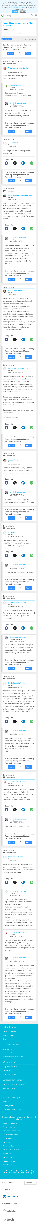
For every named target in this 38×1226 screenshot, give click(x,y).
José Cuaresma (15, 85)
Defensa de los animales (11, 1134)
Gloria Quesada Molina (16, 683)
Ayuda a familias (8, 1146)
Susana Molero (14, 460)
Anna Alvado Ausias (15, 857)
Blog (4, 1039)
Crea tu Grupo (7, 1049)
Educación (6, 1142)
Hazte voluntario (8, 1092)
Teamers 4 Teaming (9, 1088)
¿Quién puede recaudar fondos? (13, 1056)
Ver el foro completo (30, 39)
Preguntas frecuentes (10, 1067)
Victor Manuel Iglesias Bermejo (20, 195)
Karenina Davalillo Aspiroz (18, 368)
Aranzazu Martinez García (18, 68)
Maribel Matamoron (15, 290)
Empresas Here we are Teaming (13, 1084)
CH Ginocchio (13, 143)
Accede (10, 53)
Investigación (7, 1157)
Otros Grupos (7, 1165)
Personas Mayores (9, 1161)
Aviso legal (6, 1070)
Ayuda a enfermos (9, 1127)
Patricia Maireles (14, 532)
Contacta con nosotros (10, 1074)
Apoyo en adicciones (10, 1123)
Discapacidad (7, 1138)
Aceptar (15, 11)
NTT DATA (6, 1102)
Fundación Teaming (9, 1031)
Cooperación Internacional (11, 1131)
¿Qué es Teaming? (9, 1035)
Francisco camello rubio (17, 781)
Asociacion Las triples (18, 103)
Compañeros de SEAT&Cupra (12, 1109)
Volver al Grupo (6, 39)
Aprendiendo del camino (17, 602)
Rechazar (22, 11)
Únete (19, 33)
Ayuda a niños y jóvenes (11, 1150)
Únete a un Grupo (9, 1053)
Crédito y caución (8, 1106)
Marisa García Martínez (18, 891)
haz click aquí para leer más (16, 7)
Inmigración (7, 1153)
